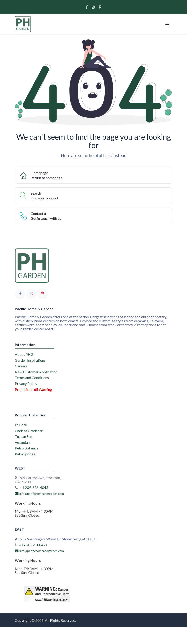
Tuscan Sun (23, 436)
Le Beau (21, 425)
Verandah (22, 442)
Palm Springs (25, 454)
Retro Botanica (27, 448)
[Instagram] (93, 7)
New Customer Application (36, 372)
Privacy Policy (26, 383)
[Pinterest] (100, 7)
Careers (21, 366)
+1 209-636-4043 (34, 487)
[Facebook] (87, 7)
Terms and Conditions (32, 377)
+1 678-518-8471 (33, 545)
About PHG (24, 354)
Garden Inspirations (30, 360)
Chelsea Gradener (29, 430)
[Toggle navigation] (167, 24)
